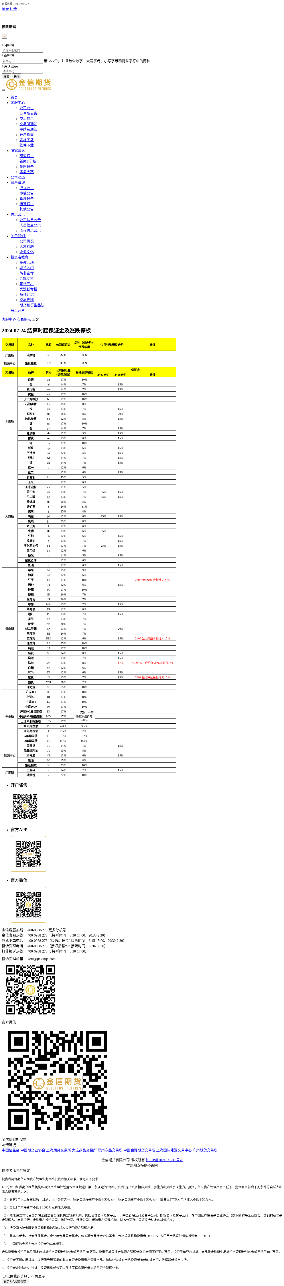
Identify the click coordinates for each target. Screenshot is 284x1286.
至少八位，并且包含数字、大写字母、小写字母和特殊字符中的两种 (97, 61)
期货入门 (27, 268)
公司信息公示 (30, 220)
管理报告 (27, 198)
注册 (13, 9)
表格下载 (27, 140)
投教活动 (27, 262)
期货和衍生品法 (32, 305)
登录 (5, 9)
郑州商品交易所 (110, 1150)
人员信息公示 (30, 225)
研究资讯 (18, 151)
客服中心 (18, 103)
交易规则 (27, 300)
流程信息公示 (30, 230)
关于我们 (18, 236)
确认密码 (10, 66)
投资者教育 (20, 257)
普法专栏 (27, 284)
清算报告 (27, 204)
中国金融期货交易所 (139, 1150)
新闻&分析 (28, 161)
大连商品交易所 (84, 1150)
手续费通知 (28, 129)
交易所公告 (28, 113)
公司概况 (27, 241)
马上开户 (18, 310)
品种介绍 (27, 294)
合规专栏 (27, 278)
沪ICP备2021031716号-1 (164, 1160)
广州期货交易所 (205, 1150)
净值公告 (27, 193)
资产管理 (18, 183)
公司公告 (27, 108)
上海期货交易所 (58, 1150)
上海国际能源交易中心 (174, 1150)
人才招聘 (27, 246)
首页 (14, 97)
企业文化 (27, 252)
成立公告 (27, 188)
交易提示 (27, 119)
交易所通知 (28, 124)
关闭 (17, 76)
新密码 (8, 56)
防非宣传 (27, 273)
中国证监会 (11, 1150)
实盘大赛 (27, 172)
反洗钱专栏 (28, 289)
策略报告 (27, 167)
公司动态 (18, 177)
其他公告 (27, 209)
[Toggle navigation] (3, 90)
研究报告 (27, 156)
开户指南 (27, 135)
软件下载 (27, 145)
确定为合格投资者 (15, 1281)
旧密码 (8, 46)
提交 (6, 76)
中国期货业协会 (32, 1150)
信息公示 (18, 214)
